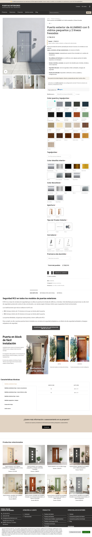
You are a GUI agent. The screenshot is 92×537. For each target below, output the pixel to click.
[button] (2, 46)
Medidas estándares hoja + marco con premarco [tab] (16, 388)
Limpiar (78, 94)
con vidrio (54, 285)
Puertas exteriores (55, 18)
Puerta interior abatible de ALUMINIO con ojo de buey (12, 496)
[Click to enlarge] (5, 71)
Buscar (88, 12)
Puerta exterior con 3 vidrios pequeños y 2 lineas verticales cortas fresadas (13, 468)
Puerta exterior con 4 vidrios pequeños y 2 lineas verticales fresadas (35, 468)
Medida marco (50, 94)
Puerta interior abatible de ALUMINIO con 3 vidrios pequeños (79, 467)
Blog (36, 12)
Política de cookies (6, 535)
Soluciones (12, 12)
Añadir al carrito (61, 273)
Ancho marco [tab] (8, 408)
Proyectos (20, 12)
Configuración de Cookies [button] (75, 532)
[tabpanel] (62, 389)
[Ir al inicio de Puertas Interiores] (11, 6)
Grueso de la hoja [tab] (9, 404)
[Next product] (51, 23)
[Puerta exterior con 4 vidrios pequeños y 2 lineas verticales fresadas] (35, 455)
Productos (4, 12)
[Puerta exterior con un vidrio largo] (57, 455)
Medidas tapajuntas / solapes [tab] (11, 400)
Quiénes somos (29, 12)
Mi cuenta (84, 6)
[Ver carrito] (89, 6)
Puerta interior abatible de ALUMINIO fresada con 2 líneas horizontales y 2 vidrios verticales (35, 497)
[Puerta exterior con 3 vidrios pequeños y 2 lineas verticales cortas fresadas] (13, 455)
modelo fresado (60, 285)
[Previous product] (48, 23)
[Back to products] (50, 23)
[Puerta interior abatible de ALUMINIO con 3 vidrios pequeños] (79, 455)
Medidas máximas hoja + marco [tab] (12, 396)
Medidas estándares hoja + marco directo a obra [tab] (16, 392)
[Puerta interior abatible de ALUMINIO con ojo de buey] (13, 484)
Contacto (78, 6)
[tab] (34, 292)
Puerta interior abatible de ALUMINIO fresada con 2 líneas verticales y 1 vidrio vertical (57, 497)
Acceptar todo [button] (86, 532)
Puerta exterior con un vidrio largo (57, 466)
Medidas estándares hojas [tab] (11, 384)
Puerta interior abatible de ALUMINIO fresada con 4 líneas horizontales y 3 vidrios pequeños (79, 497)
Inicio (48, 18)
